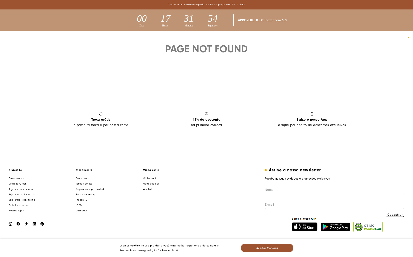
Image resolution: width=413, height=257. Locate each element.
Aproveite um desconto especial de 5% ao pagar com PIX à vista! (206, 4)
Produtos (131, 37)
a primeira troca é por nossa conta (101, 122)
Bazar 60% (203, 37)
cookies (135, 245)
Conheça (230, 37)
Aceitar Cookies (267, 248)
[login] (381, 37)
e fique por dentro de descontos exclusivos (312, 122)
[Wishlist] (392, 37)
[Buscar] (370, 37)
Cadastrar (395, 214)
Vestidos (156, 37)
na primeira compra (206, 122)
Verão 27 (77, 37)
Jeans (179, 37)
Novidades (103, 37)
